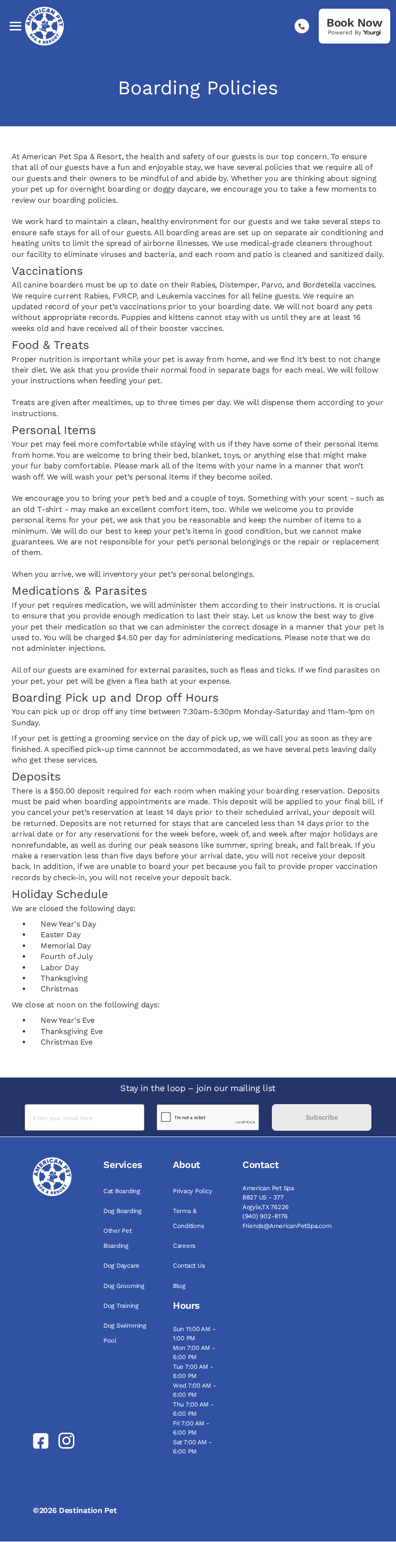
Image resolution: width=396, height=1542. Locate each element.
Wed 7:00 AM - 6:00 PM (194, 1390)
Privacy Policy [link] (192, 1191)
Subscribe (322, 1117)
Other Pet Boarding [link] (117, 1238)
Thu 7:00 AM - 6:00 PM (193, 1409)
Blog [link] (179, 1285)
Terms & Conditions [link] (188, 1218)
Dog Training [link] (121, 1305)
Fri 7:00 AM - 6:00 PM (191, 1428)
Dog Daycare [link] (121, 1265)
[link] (354, 26)
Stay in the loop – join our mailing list (198, 1088)
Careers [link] (184, 1245)
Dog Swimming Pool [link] (124, 1333)
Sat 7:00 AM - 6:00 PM (192, 1446)
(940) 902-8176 (264, 1216)
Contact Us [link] (189, 1265)
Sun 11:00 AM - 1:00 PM (194, 1333)
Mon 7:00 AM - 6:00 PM (194, 1352)
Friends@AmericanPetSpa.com (286, 1225)
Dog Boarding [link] (122, 1210)
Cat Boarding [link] (121, 1191)
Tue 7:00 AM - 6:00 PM (193, 1371)
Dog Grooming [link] (123, 1285)
